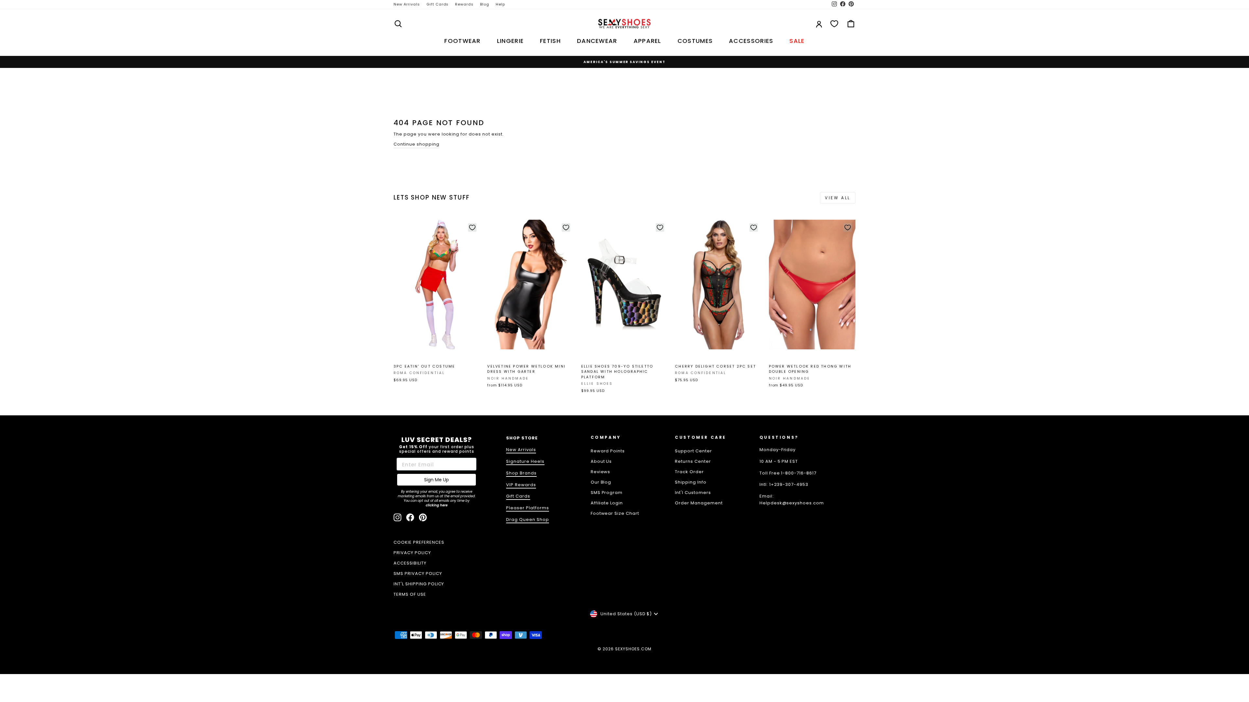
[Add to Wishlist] (472, 227)
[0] (834, 23)
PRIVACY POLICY (412, 553)
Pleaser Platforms (527, 508)
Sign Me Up (436, 479)
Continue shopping (416, 144)
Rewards (464, 4)
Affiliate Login (607, 503)
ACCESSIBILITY (410, 563)
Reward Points (608, 451)
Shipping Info (690, 482)
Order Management (699, 503)
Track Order (689, 472)
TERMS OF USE (410, 594)
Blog (484, 4)
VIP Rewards (521, 485)
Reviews (601, 472)
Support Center (693, 451)
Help (500, 4)
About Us (601, 461)
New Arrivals (407, 4)
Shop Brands (521, 473)
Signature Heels (525, 461)
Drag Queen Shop (527, 519)
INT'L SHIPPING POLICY (419, 584)
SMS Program (607, 492)
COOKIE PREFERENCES (419, 542)
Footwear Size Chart (615, 513)
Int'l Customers (693, 492)
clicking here (437, 505)
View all (838, 198)
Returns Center (693, 461)
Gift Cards (437, 4)
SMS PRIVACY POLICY (418, 573)
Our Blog (601, 482)
